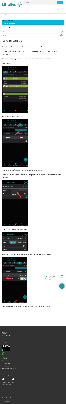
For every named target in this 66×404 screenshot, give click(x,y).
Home (53, 9)
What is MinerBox (6, 336)
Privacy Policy (5, 398)
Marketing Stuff (6, 384)
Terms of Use (14, 398)
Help (58, 9)
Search (60, 2)
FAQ (62, 9)
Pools (32, 35)
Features (32, 31)
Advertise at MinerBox (8, 382)
